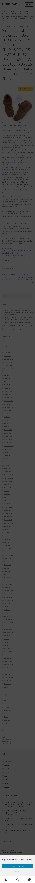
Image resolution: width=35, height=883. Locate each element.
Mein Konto (6, 880)
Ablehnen (17, 871)
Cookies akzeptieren (18, 866)
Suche (17, 880)
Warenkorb (27, 878)
